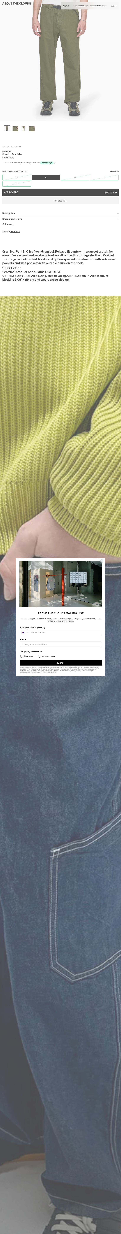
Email (23, 639)
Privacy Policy (46, 672)
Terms (54, 672)
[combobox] (24, 632)
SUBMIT (61, 663)
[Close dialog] (102, 561)
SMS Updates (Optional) (32, 627)
